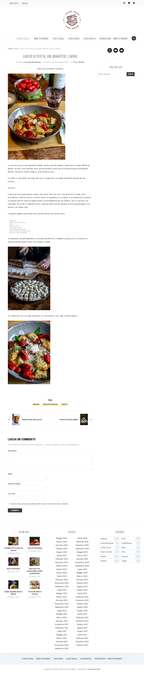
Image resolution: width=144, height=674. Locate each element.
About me (25, 3)
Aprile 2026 (82, 538)
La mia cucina (22, 38)
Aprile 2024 (62, 576)
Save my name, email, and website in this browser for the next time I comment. (39, 504)
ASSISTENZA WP (94, 669)
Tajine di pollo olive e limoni (13, 592)
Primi (75, 62)
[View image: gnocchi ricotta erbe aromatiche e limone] (29, 353)
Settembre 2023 (62, 586)
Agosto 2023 (82, 586)
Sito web (11, 494)
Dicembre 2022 (82, 600)
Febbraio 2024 (61, 580)
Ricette (81, 62)
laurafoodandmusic (33, 62)
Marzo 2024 (82, 576)
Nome (10, 474)
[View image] (29, 279)
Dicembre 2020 (82, 641)
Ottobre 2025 (61, 548)
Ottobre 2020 (82, 645)
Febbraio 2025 (62, 559)
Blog (16, 49)
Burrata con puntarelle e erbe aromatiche (34, 570)
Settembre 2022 (62, 607)
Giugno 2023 (82, 590)
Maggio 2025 (82, 552)
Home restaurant (41, 38)
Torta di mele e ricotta (34, 592)
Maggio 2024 (82, 573)
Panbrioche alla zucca (32, 419)
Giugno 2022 (82, 610)
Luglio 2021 (61, 631)
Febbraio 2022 (82, 617)
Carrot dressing (35, 548)
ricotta (64, 404)
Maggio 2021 (61, 635)
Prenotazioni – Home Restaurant (114, 38)
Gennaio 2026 (62, 545)
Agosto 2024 (61, 569)
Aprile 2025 (62, 555)
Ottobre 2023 (82, 583)
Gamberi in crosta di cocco (13, 549)
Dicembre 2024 (61, 562)
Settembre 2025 (82, 548)
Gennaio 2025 (82, 559)
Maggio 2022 (61, 614)
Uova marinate (13, 568)
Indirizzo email (14, 484)
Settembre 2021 (61, 628)
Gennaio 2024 (82, 580)
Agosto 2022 (82, 607)
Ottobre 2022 (82, 604)
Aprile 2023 (82, 593)
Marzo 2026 (61, 542)
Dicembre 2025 (82, 545)
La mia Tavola (74, 38)
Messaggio (12, 451)
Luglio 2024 (82, 569)
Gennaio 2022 (62, 621)
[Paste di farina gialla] (84, 419)
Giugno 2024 (61, 573)
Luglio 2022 (62, 610)
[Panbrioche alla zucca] (16, 419)
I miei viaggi (58, 38)
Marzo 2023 (61, 597)
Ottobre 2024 (61, 566)
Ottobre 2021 (82, 624)
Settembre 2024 (82, 566)
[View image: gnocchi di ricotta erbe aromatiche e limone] (36, 118)
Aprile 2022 (82, 614)
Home (10, 49)
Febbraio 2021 (82, 638)
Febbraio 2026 (82, 542)
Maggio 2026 (61, 538)
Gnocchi (36, 404)
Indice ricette (14, 3)
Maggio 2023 (61, 593)
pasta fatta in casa (50, 404)
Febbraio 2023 (82, 597)
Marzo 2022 (61, 617)
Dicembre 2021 (82, 621)
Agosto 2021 (82, 628)
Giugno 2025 (61, 552)
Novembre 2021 (62, 624)
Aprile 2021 (82, 635)
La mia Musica (89, 38)
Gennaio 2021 (62, 641)
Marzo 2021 (62, 638)
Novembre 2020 (62, 645)
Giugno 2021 (82, 631)
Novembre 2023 (62, 583)
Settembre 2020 (62, 648)
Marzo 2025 (82, 555)
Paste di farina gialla (69, 419)
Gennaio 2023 (62, 600)
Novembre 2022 (62, 604)
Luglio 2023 (62, 590)
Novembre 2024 (82, 562)
